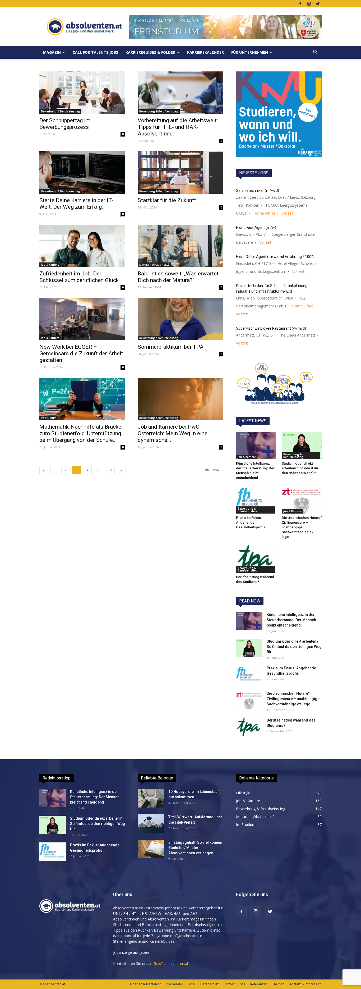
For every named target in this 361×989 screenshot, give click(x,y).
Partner (229, 984)
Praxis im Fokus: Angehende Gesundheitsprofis (250, 522)
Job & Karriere (50, 264)
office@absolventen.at (169, 963)
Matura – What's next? (154, 264)
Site (242, 984)
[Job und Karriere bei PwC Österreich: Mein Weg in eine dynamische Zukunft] (180, 399)
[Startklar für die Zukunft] (180, 172)
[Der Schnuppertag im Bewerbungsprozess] (82, 92)
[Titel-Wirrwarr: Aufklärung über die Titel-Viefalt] (151, 823)
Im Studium (48, 418)
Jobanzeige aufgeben (131, 952)
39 (110, 470)
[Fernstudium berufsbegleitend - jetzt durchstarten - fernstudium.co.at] (279, 114)
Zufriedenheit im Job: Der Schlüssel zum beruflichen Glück (79, 276)
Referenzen (258, 984)
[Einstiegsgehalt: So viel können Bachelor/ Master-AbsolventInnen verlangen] (151, 849)
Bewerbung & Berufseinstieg (60, 111)
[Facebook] (300, 3)
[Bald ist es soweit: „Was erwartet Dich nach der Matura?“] (180, 246)
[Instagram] (309, 3)
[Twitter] (318, 3)
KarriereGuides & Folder (150, 52)
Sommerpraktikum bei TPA (170, 347)
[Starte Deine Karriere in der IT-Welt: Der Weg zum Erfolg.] (82, 172)
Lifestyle (243, 792)
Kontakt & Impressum (305, 984)
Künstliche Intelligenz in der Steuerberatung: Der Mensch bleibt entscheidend (291, 620)
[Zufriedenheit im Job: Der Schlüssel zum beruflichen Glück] (82, 246)
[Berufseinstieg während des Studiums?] (256, 559)
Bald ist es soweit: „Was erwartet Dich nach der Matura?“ (178, 276)
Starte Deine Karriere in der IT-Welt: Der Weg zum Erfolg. (76, 203)
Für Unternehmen (249, 52)
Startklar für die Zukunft (167, 200)
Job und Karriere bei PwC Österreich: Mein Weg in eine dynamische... (172, 433)
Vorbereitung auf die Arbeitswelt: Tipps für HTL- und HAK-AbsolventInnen (178, 127)
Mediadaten (175, 984)
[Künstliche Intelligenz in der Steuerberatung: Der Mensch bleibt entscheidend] (256, 445)
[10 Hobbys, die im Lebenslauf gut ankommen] (151, 798)
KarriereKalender (205, 52)
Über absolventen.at (145, 984)
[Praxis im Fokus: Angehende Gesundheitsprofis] (256, 500)
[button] (315, 52)
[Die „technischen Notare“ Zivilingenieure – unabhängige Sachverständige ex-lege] (302, 500)
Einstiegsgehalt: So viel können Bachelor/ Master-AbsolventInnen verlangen (195, 847)
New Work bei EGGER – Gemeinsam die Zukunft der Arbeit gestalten (81, 353)
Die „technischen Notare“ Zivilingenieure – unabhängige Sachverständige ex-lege (302, 527)
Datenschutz (209, 984)
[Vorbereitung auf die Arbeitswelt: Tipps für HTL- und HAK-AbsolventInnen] (180, 92)
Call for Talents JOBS (95, 52)
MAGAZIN (52, 52)
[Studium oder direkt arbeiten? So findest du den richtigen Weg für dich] (302, 445)
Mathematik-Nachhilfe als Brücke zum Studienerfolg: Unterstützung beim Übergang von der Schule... (80, 433)
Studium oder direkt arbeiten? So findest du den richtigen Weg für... (300, 468)
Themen (278, 984)
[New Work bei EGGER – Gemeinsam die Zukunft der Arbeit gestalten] (82, 319)
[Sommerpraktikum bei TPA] (180, 319)
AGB (192, 984)
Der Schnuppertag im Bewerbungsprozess (64, 123)
